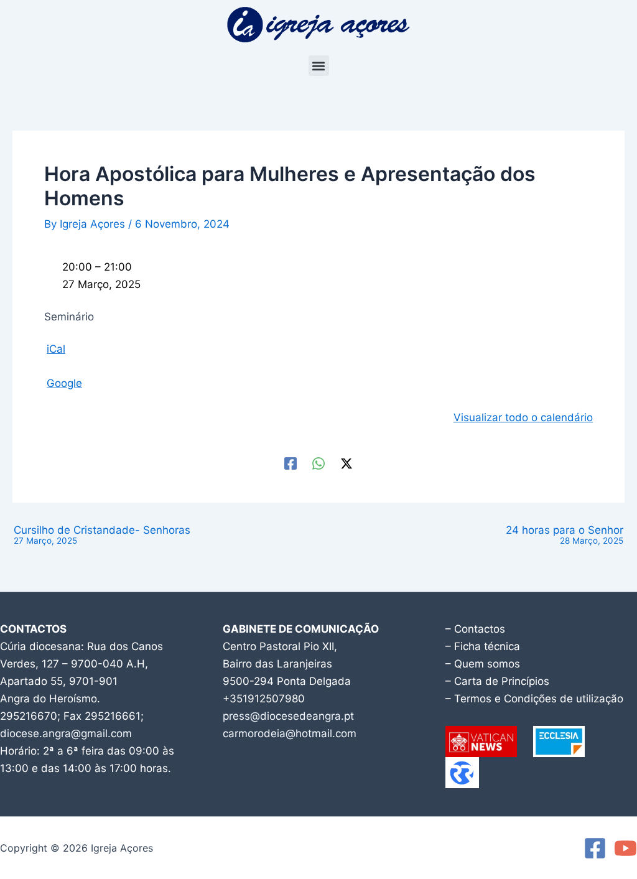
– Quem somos (482, 664)
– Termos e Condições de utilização (534, 698)
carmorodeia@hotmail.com (289, 733)
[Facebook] (290, 462)
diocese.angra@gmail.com (66, 733)
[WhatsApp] (318, 462)
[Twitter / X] (346, 462)
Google (64, 383)
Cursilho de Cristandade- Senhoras (102, 535)
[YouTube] (625, 848)
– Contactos (475, 629)
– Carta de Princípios (497, 681)
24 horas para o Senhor (564, 535)
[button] (319, 65)
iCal (56, 349)
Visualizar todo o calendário (523, 417)
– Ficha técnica (482, 646)
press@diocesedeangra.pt (288, 716)
